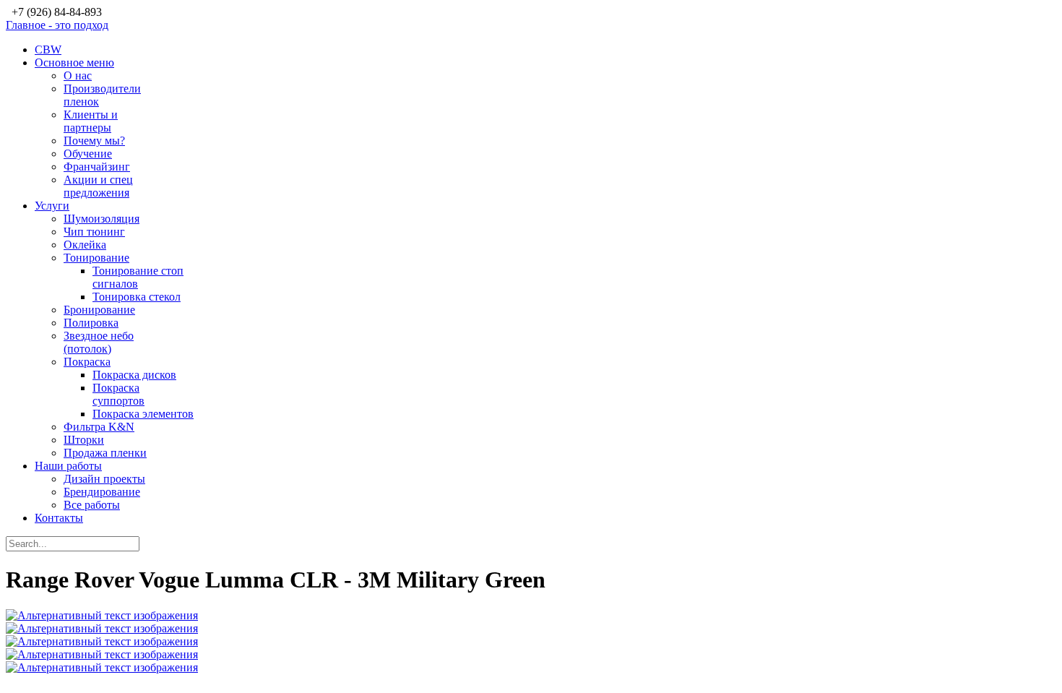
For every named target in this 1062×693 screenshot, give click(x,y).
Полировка (91, 323)
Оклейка (85, 244)
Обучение (88, 153)
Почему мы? (94, 140)
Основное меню (74, 62)
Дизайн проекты (104, 479)
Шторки (84, 440)
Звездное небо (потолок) (99, 342)
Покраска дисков (134, 375)
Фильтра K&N (99, 427)
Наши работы (68, 466)
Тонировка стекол (136, 296)
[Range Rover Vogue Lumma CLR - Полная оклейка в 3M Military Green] (102, 615)
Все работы (92, 505)
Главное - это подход (57, 25)
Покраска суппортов (118, 394)
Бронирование (99, 310)
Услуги (52, 205)
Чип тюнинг (94, 231)
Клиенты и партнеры (91, 121)
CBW (48, 49)
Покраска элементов (143, 414)
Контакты (59, 518)
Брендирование (102, 492)
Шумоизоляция (101, 218)
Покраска (87, 362)
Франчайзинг (97, 166)
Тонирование (96, 257)
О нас (78, 75)
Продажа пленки (105, 453)
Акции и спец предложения (98, 186)
